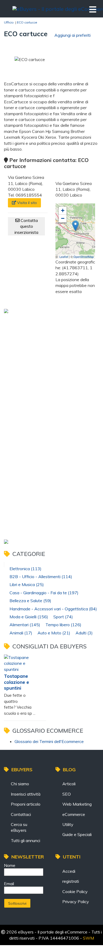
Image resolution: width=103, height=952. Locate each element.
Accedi (68, 871)
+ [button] (62, 210)
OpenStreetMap (83, 256)
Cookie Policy (75, 891)
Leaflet (63, 256)
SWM (88, 938)
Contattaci (21, 814)
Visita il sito (26, 202)
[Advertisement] (51, 370)
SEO (66, 794)
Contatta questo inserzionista (26, 226)
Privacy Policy (75, 901)
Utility (67, 824)
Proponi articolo (25, 804)
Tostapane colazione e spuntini (16, 682)
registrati (70, 881)
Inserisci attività (25, 794)
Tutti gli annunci (25, 840)
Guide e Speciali (77, 834)
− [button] (62, 218)
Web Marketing (77, 804)
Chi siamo (20, 783)
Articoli (69, 783)
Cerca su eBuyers (19, 827)
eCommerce (73, 814)
